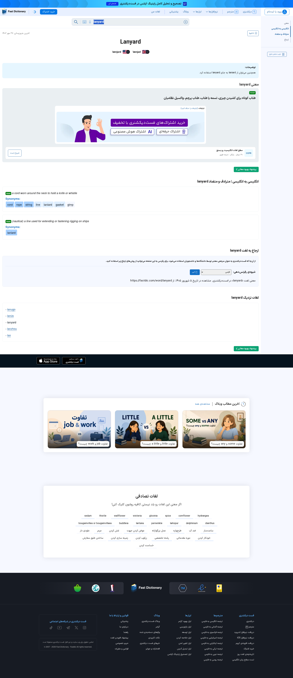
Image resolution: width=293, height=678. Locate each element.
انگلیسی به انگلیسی (280, 28)
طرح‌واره (177, 531)
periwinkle (156, 523)
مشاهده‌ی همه (202, 404)
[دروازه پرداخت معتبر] (219, 588)
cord (10, 204)
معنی (286, 23)
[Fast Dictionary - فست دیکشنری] (14, 11)
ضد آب (192, 531)
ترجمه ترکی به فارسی (213, 649)
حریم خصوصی (122, 643)
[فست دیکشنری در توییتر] (76, 627)
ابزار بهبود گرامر (184, 621)
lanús (10, 316)
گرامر (158, 627)
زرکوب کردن (141, 538)
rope (19, 204)
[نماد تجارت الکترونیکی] (202, 588)
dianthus (209, 523)
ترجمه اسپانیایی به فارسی (212, 638)
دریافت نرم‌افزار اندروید (244, 632)
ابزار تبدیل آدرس (184, 649)
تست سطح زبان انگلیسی (243, 660)
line (38, 204)
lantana (140, 523)
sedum (88, 516)
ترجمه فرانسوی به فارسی (212, 632)
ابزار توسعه (186, 632)
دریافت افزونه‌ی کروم (245, 643)
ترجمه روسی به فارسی (213, 660)
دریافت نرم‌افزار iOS (245, 638)
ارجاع (286, 39)
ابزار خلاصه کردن (183, 638)
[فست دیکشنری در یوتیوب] (59, 627)
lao (9, 335)
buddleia (123, 523)
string (28, 204)
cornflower (184, 516)
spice (168, 516)
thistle (102, 516)
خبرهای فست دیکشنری (150, 643)
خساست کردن (146, 545)
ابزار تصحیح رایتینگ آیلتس (179, 654)
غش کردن (114, 531)
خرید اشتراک (249, 649)
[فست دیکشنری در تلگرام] (68, 627)
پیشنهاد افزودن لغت (119, 638)
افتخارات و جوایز (153, 649)
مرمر (99, 531)
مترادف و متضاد (282, 34)
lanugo (11, 309)
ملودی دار (84, 531)
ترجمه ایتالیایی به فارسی (212, 643)
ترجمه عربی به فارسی (213, 654)
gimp (70, 204)
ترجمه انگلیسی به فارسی (212, 621)
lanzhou (12, 329)
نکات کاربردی (154, 638)
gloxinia (153, 516)
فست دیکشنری (58, 642)
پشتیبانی (124, 621)
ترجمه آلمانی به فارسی (213, 627)
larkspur (174, 523)
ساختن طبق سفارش (93, 538)
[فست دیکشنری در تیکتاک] (51, 627)
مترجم (250, 627)
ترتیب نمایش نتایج (275, 54)
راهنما (126, 632)
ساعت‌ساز (208, 531)
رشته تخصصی (162, 538)
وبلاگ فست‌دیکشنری (151, 621)
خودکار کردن (204, 538)
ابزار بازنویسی (185, 627)
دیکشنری (250, 621)
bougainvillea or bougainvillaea (95, 523)
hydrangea (203, 516)
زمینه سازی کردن (119, 538)
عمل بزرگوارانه (159, 531)
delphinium (192, 523)
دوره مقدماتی (183, 538)
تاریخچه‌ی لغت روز (245, 654)
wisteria (137, 516)
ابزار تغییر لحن (185, 643)
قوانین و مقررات (121, 649)
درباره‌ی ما (123, 627)
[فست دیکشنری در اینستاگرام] (84, 627)
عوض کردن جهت (135, 531)
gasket (60, 204)
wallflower (119, 516)
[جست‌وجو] (76, 21)
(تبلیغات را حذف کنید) (189, 108)
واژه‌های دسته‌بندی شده (150, 632)
